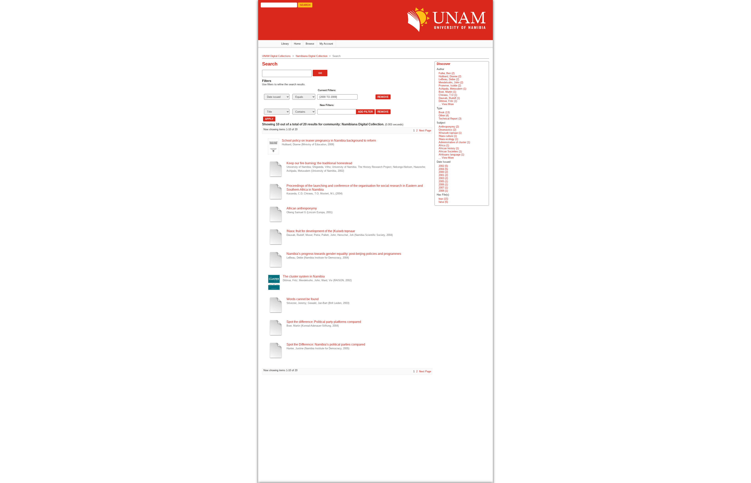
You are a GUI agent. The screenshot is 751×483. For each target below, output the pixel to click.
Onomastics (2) (447, 129)
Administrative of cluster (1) (454, 142)
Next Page (425, 130)
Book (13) (444, 112)
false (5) (443, 201)
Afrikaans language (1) (451, 154)
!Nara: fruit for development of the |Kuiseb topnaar (321, 231)
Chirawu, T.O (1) (448, 94)
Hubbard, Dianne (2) (450, 76)
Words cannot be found (303, 299)
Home (297, 43)
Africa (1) (444, 145)
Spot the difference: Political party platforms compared (324, 321)
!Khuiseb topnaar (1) (450, 132)
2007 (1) (443, 187)
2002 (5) (443, 165)
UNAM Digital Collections (276, 56)
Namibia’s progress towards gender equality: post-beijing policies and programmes (344, 253)
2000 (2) (443, 172)
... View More (446, 104)
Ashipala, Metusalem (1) (452, 88)
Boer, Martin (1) (447, 91)
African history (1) (449, 148)
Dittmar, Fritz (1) (448, 101)
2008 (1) (443, 190)
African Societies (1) (450, 151)
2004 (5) (443, 169)
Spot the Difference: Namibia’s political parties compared (326, 344)
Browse (310, 43)
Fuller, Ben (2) (447, 73)
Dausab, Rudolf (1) (449, 98)
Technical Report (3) (450, 118)
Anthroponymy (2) (449, 126)
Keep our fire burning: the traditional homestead (319, 163)
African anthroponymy (302, 208)
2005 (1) (443, 181)
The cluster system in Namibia (304, 276)
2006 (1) (443, 184)
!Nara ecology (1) (448, 139)
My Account (326, 43)
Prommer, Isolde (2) (450, 85)
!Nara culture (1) (448, 136)
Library (285, 43)
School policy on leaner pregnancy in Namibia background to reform (329, 140)
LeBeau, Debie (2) (449, 79)
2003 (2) (443, 178)
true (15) (443, 198)
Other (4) (444, 115)
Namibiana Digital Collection (311, 56)
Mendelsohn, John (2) (451, 82)
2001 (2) (443, 175)
